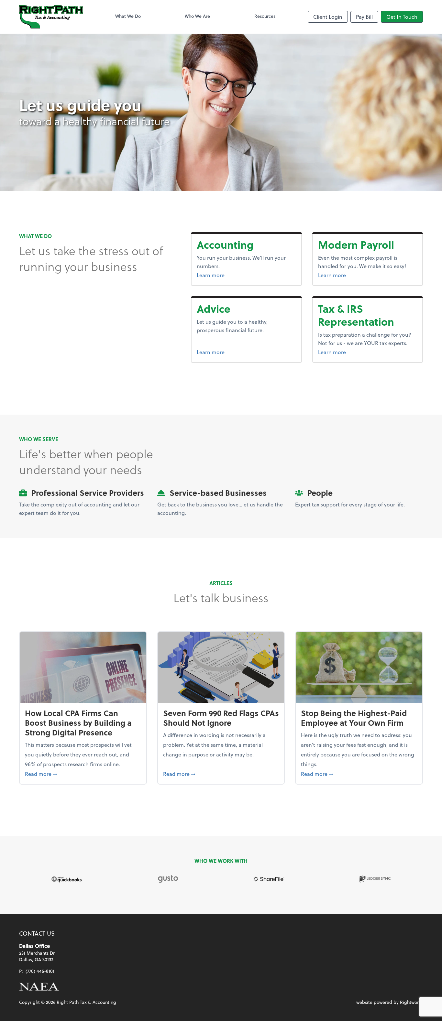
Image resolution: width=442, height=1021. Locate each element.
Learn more (235, 275)
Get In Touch (401, 16)
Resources (264, 16)
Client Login (327, 16)
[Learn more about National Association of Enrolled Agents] (39, 986)
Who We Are (197, 16)
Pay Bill (364, 16)
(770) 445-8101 (40, 971)
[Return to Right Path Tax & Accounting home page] (51, 16)
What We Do (128, 16)
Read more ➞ (83, 773)
